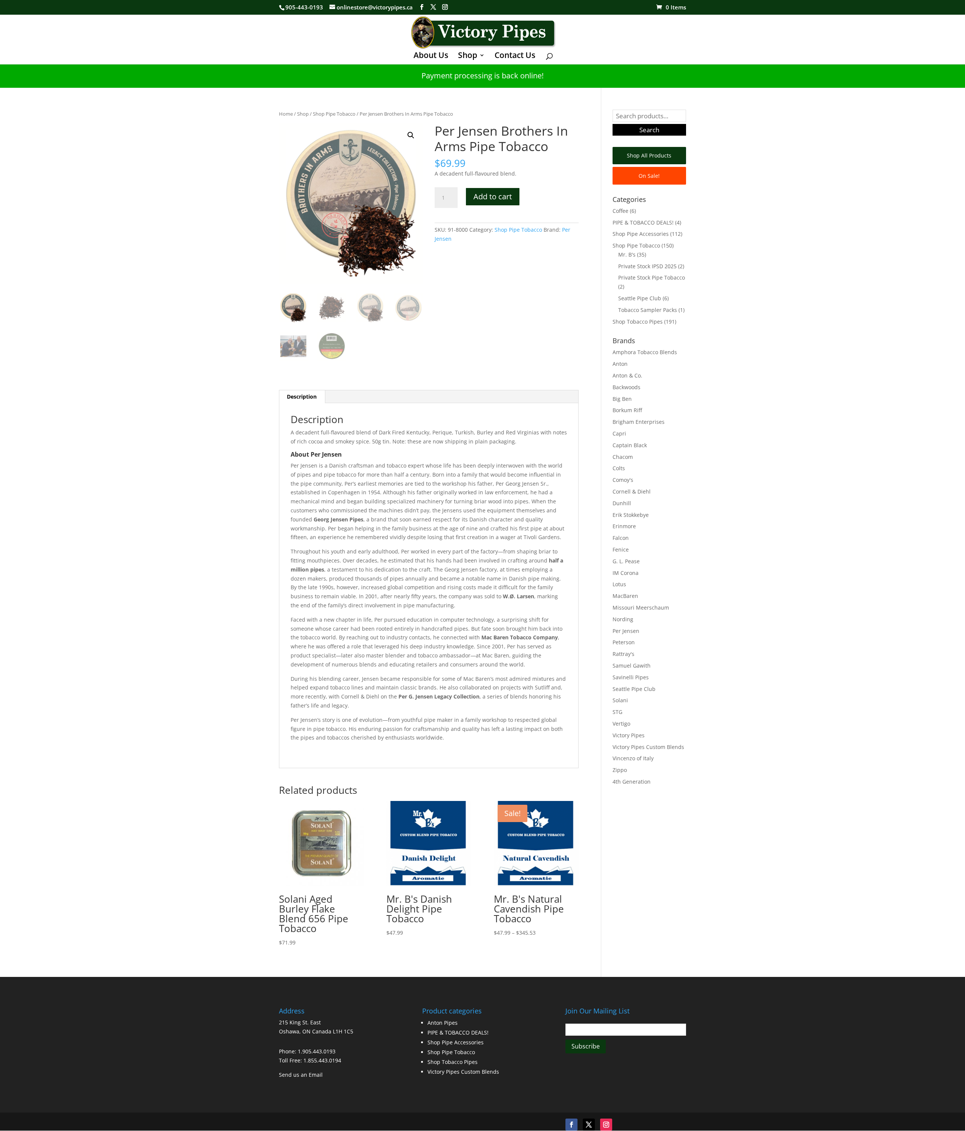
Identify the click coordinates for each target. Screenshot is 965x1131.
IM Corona (626, 572)
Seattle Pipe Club (639, 298)
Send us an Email (301, 1074)
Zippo (620, 769)
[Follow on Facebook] (571, 1125)
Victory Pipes (629, 735)
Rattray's (623, 653)
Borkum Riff (627, 410)
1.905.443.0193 (316, 1051)
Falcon (621, 537)
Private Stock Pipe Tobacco (651, 277)
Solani (620, 700)
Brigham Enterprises (639, 421)
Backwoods (626, 387)
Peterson (624, 642)
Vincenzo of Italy (633, 758)
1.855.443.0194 (322, 1060)
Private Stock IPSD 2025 (647, 266)
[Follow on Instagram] (606, 1125)
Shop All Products (649, 155)
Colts (619, 468)
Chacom (623, 456)
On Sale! (649, 175)
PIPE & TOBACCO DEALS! (643, 222)
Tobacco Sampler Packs (647, 309)
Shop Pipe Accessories (641, 233)
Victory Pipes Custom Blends (648, 746)
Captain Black (630, 445)
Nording (623, 619)
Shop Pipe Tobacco (334, 113)
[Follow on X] (589, 1125)
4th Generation (632, 781)
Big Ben (622, 398)
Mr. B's (627, 254)
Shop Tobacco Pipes (638, 321)
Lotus (619, 584)
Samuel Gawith (632, 665)
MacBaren (625, 595)
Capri (619, 433)
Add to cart (492, 196)
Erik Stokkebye (631, 514)
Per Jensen (626, 630)
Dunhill (622, 503)
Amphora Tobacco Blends (645, 352)
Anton (620, 363)
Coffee (620, 210)
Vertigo (621, 723)
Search (649, 129)
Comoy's (623, 479)
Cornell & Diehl (632, 491)
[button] (411, 135)
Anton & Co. (627, 375)
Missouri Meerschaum (641, 607)
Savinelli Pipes (631, 677)
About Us (431, 56)
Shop (467, 56)
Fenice (621, 549)
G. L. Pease (626, 561)
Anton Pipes (442, 1022)
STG (617, 711)
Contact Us (515, 56)
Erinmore (624, 526)
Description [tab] (302, 396)
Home (286, 113)
